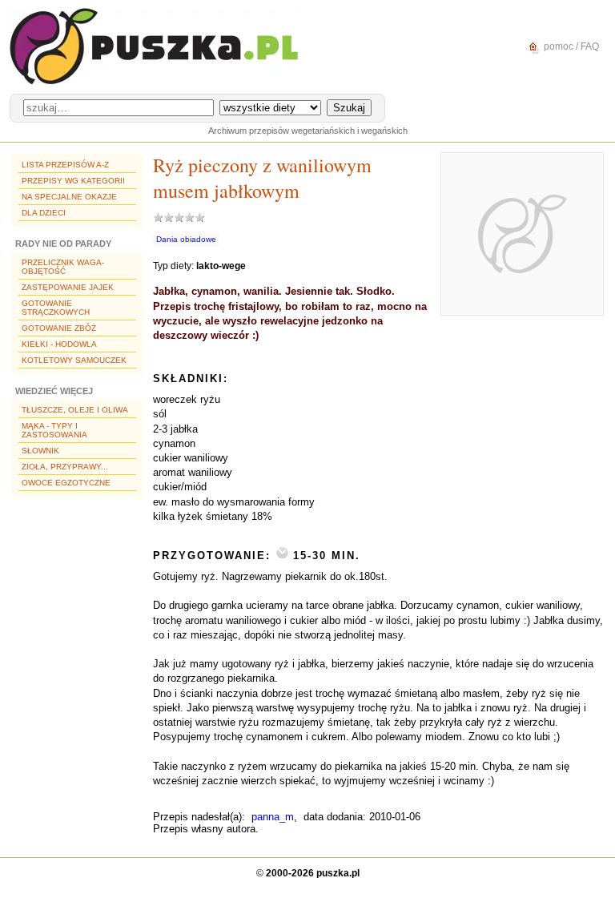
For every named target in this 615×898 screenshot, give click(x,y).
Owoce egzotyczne (66, 482)
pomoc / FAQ (570, 46)
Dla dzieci (44, 212)
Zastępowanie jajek (68, 287)
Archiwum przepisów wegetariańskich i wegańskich (308, 130)
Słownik (40, 450)
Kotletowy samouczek (74, 360)
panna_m (272, 817)
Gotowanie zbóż (59, 328)
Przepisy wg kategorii (73, 180)
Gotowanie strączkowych (56, 307)
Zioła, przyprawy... (65, 466)
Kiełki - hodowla (59, 344)
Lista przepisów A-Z (65, 164)
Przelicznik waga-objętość (63, 267)
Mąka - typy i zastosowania (54, 430)
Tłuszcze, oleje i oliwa (75, 409)
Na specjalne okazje (69, 196)
